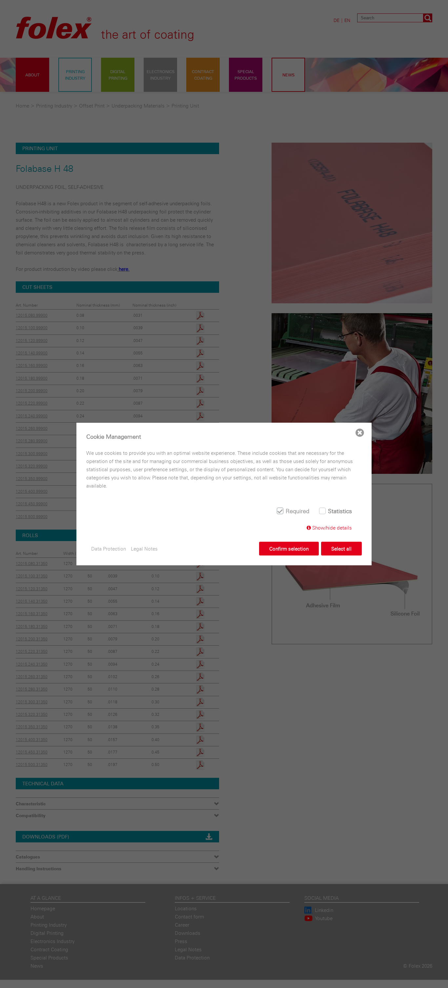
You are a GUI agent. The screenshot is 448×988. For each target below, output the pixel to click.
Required (297, 511)
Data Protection (108, 549)
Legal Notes (144, 549)
